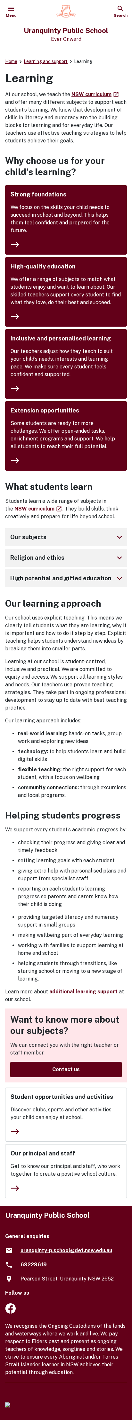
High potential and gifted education (67, 578)
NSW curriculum (95, 94)
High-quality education (43, 266)
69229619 (34, 1265)
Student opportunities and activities (62, 1096)
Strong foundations (38, 194)
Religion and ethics (67, 558)
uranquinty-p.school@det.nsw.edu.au (66, 1250)
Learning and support (46, 61)
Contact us (66, 1069)
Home (11, 61)
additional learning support (83, 992)
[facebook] (10, 1312)
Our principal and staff (43, 1153)
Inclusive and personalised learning (61, 338)
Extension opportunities (45, 410)
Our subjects (67, 537)
